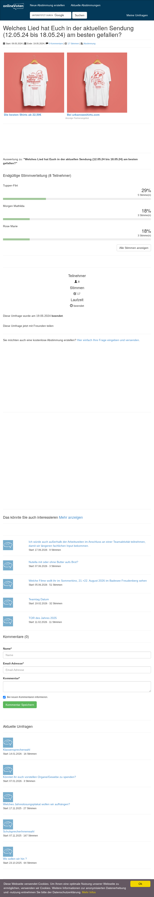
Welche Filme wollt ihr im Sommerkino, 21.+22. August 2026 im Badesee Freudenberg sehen (88, 580)
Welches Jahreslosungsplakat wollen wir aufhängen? (36, 804)
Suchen (79, 15)
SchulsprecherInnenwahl (18, 831)
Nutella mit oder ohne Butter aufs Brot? (53, 562)
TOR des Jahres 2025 (43, 618)
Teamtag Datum (39, 599)
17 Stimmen (73, 43)
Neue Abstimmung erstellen (47, 5)
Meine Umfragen (137, 15)
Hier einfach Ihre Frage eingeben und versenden (108, 340)
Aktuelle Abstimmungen (85, 5)
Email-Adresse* (13, 663)
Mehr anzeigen (71, 517)
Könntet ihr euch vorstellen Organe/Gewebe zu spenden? (39, 777)
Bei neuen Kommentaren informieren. (27, 697)
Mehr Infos (89, 892)
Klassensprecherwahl (16, 749)
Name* (7, 648)
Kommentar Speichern (20, 704)
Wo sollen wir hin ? (15, 858)
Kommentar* (11, 678)
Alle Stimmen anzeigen (133, 247)
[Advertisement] (35, 138)
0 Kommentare (56, 43)
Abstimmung (89, 43)
